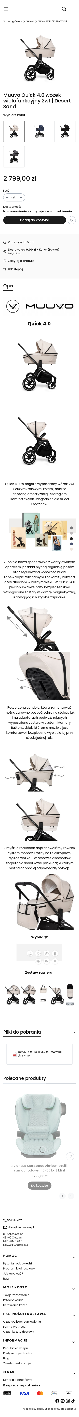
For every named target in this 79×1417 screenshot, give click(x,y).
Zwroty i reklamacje (17, 1363)
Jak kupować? (13, 1273)
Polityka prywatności (17, 1353)
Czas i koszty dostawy (18, 1332)
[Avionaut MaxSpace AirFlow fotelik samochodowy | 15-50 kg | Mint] (39, 1126)
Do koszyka (39, 1186)
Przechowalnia (13, 1300)
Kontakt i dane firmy (17, 1380)
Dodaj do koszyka (34, 220)
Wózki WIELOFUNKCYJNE (52, 21)
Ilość (6, 191)
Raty (6, 1279)
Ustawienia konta (15, 1305)
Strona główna (12, 21)
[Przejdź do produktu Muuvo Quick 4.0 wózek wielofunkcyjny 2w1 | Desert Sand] (14, 131)
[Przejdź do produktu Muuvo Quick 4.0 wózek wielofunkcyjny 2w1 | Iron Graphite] (14, 156)
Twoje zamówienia (16, 1295)
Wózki (30, 21)
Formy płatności (14, 1327)
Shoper (69, 1408)
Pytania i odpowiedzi (17, 1263)
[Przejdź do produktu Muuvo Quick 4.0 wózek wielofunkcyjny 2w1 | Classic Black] (65, 131)
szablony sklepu (35, 1408)
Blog (6, 1358)
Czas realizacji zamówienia (22, 1322)
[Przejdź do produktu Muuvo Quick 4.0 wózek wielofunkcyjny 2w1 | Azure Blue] (39, 131)
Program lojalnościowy (19, 1268)
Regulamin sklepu (15, 1348)
